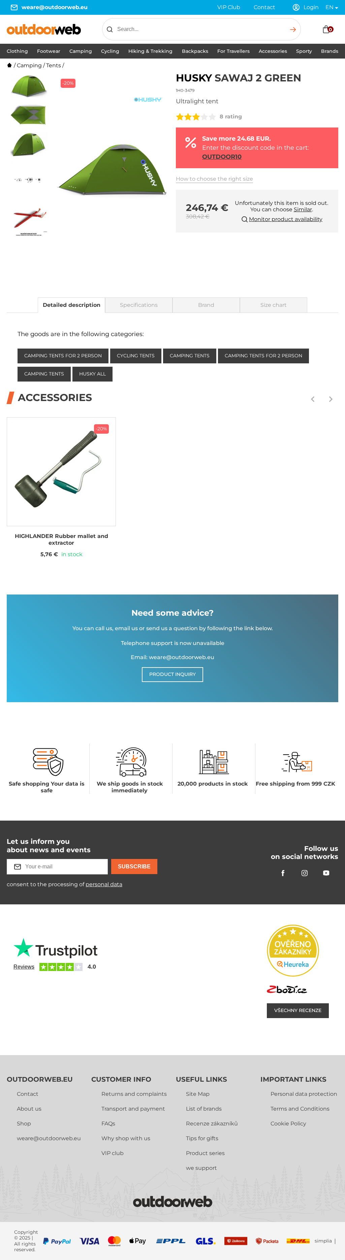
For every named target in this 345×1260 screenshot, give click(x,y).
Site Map (198, 1094)
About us (29, 1109)
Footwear (48, 51)
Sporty (304, 51)
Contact (264, 7)
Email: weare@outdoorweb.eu (172, 657)
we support (201, 1168)
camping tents (190, 356)
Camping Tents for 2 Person (63, 356)
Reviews (23, 967)
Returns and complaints (134, 1094)
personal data (104, 884)
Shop (24, 1123)
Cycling (110, 51)
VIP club (112, 1153)
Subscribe (134, 866)
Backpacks (195, 51)
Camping (80, 51)
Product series (205, 1153)
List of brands (204, 1109)
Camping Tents (44, 374)
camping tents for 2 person (263, 356)
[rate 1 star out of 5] (180, 117)
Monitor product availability (285, 219)
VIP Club (228, 7)
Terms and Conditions (300, 1109)
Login (311, 7)
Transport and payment (133, 1109)
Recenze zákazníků (212, 1123)
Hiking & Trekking (150, 51)
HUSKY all (92, 374)
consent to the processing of (64, 884)
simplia (323, 1241)
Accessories (273, 51)
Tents (53, 65)
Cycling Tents (136, 356)
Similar (303, 209)
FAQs (108, 1123)
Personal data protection (304, 1094)
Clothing (17, 51)
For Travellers (233, 51)
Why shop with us (125, 1138)
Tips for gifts (202, 1138)
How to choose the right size (214, 179)
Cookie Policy (288, 1123)
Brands (329, 51)
